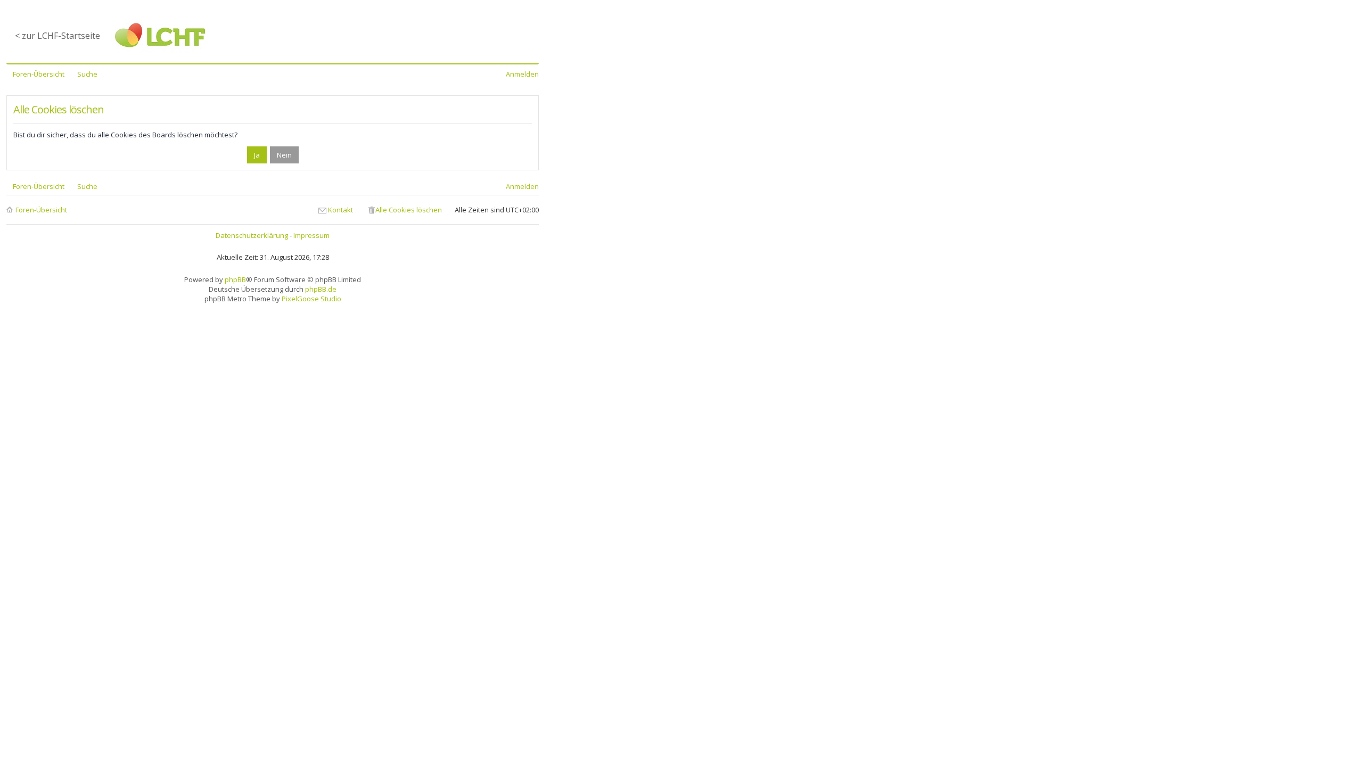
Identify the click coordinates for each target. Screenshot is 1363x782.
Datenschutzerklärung (252, 235)
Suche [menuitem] (87, 74)
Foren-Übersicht (41, 210)
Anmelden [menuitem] (522, 74)
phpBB (235, 279)
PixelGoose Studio (311, 298)
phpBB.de (320, 289)
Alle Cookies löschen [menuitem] (408, 210)
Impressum (311, 235)
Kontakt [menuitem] (340, 210)
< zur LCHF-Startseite (57, 36)
